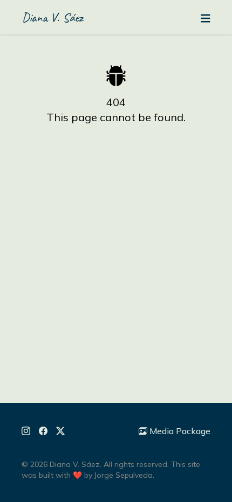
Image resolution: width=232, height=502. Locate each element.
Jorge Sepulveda (123, 475)
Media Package (179, 431)
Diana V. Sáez (52, 17)
